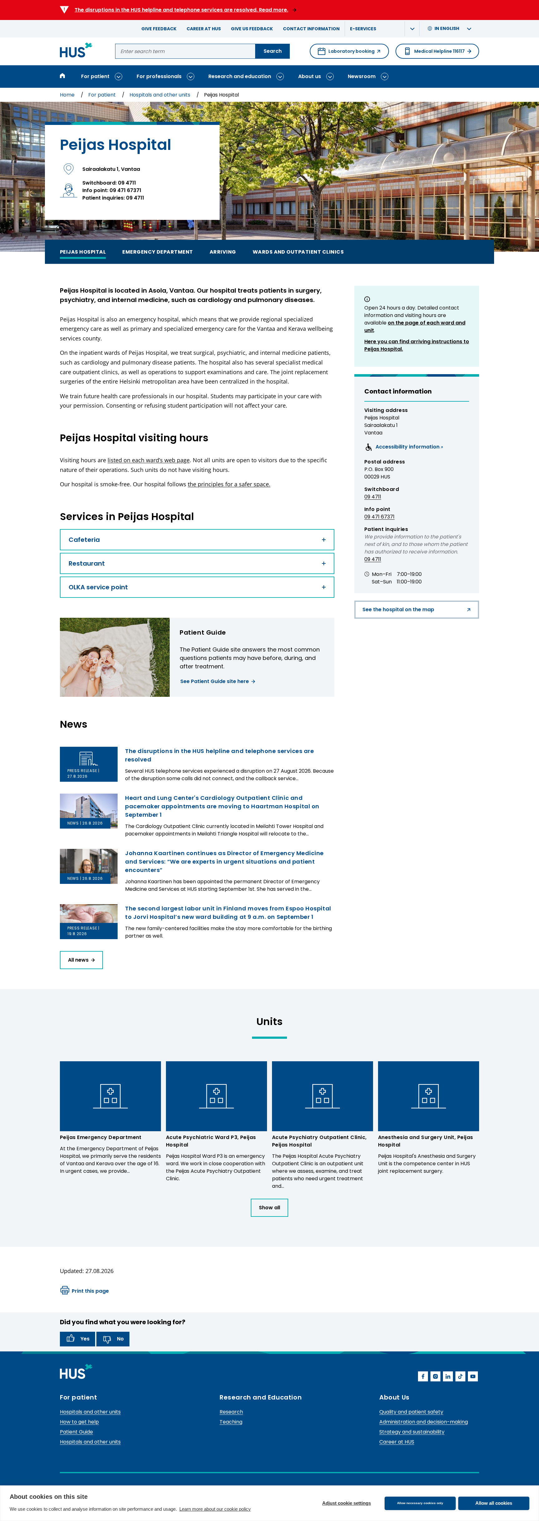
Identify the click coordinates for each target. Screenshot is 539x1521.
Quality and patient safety (411, 1411)
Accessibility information (402, 448)
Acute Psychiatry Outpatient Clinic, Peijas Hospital (319, 1141)
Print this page (90, 1291)
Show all (269, 1207)
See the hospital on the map (398, 612)
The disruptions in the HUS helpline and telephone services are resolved (219, 755)
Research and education (239, 76)
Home (68, 94)
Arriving (223, 251)
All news (78, 960)
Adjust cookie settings (346, 1503)
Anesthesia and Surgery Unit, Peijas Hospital (425, 1141)
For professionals (159, 76)
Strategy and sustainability (411, 1431)
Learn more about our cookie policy (215, 1509)
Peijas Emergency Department (101, 1137)
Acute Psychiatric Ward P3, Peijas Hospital (211, 1141)
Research (231, 1411)
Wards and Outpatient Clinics (298, 251)
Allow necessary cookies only (420, 1503)
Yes (85, 1338)
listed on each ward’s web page (149, 460)
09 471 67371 (379, 516)
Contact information (311, 29)
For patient (95, 76)
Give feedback (159, 29)
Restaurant (87, 563)
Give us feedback (252, 29)
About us (309, 76)
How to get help (79, 1421)
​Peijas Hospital (83, 251)
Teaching (231, 1421)
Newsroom (362, 76)
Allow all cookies (493, 1503)
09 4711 (372, 496)
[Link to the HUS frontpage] (76, 51)
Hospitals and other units (160, 94)
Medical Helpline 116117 (439, 51)
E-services (363, 29)
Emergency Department (157, 251)
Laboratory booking (346, 53)
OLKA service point (98, 587)
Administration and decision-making (423, 1421)
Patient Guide (76, 1431)
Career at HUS (204, 29)
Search (273, 51)
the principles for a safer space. (229, 484)
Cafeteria (84, 539)
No (120, 1338)
